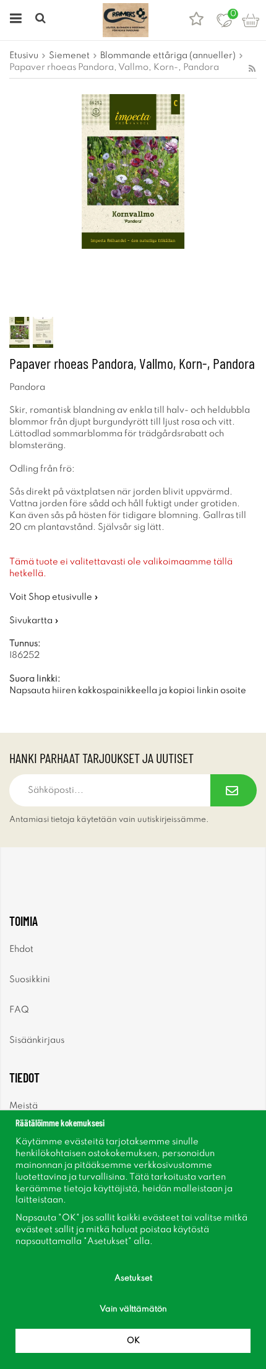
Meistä (23, 1106)
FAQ (19, 1010)
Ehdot (21, 949)
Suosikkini (29, 979)
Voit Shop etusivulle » (53, 597)
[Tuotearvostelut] (196, 20)
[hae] (42, 20)
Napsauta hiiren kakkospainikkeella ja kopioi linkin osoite (127, 690)
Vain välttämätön (133, 1309)
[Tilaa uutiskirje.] (233, 790)
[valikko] (14, 20)
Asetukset (133, 1278)
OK (133, 1341)
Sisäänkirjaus (36, 1040)
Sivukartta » (34, 620)
